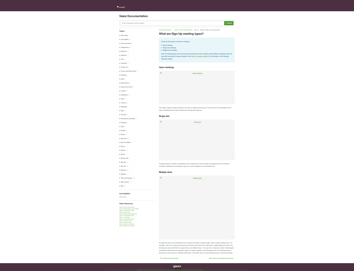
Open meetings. (166, 67)
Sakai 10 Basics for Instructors (126, 224)
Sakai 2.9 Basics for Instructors (127, 226)
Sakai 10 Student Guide (125, 222)
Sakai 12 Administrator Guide (126, 210)
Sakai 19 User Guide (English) (183, 30)
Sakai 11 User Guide (124, 217)
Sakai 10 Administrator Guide (126, 219)
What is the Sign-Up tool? (171, 258)
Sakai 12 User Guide (124, 212)
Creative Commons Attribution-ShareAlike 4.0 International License (159, 270)
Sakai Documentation (165, 30)
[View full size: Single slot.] (197, 140)
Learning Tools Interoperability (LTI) (128, 214)
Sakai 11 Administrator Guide (126, 215)
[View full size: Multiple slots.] (197, 207)
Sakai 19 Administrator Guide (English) (129, 209)
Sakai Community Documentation (192, 270)
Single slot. (164, 116)
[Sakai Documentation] (121, 7)
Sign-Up (196, 30)
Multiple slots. (165, 172)
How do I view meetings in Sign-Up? (222, 258)
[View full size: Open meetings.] (197, 87)
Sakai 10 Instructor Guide (125, 220)
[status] (197, 49)
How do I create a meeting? (200, 56)
